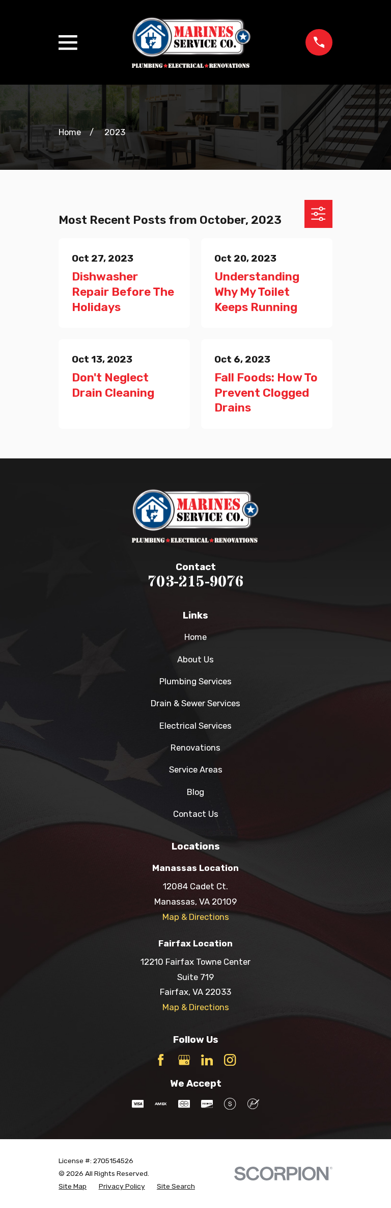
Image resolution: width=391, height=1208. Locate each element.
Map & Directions (195, 917)
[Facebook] (160, 1060)
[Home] (191, 42)
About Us (195, 659)
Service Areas (195, 769)
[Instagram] (230, 1060)
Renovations (195, 747)
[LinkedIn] (207, 1060)
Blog (195, 792)
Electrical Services (195, 726)
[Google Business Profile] (184, 1060)
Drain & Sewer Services (195, 703)
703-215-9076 (195, 582)
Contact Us (195, 814)
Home (195, 637)
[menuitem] (73, 1186)
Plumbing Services (195, 681)
